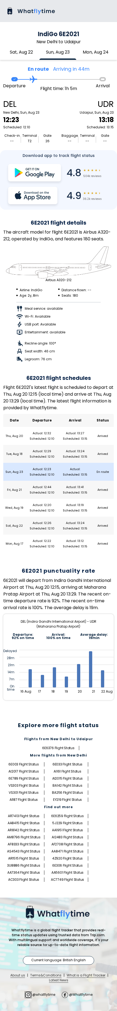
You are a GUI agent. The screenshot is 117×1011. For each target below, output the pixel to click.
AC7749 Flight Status (67, 879)
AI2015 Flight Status (67, 778)
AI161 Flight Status (67, 771)
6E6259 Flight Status (67, 816)
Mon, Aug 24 (96, 52)
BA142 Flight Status (67, 785)
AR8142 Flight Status (23, 830)
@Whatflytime (80, 994)
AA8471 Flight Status (67, 851)
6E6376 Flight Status (58, 748)
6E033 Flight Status (67, 764)
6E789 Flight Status (23, 778)
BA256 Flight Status (67, 792)
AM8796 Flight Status (23, 837)
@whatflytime (44, 994)
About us (17, 975)
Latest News (58, 980)
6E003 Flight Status (23, 764)
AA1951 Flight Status (67, 830)
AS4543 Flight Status (23, 851)
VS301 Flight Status (23, 792)
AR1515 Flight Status (23, 858)
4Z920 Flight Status (67, 858)
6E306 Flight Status (67, 865)
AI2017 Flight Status (23, 771)
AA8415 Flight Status (24, 823)
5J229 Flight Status (67, 823)
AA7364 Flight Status (23, 872)
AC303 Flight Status (23, 879)
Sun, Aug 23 (58, 52)
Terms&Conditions (45, 975)
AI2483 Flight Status (67, 837)
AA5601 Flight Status (67, 872)
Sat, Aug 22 (21, 52)
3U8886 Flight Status (23, 865)
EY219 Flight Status (67, 799)
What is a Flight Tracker (86, 975)
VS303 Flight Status (23, 785)
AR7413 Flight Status (23, 816)
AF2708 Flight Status (67, 844)
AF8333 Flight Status (23, 844)
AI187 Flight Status (24, 799)
